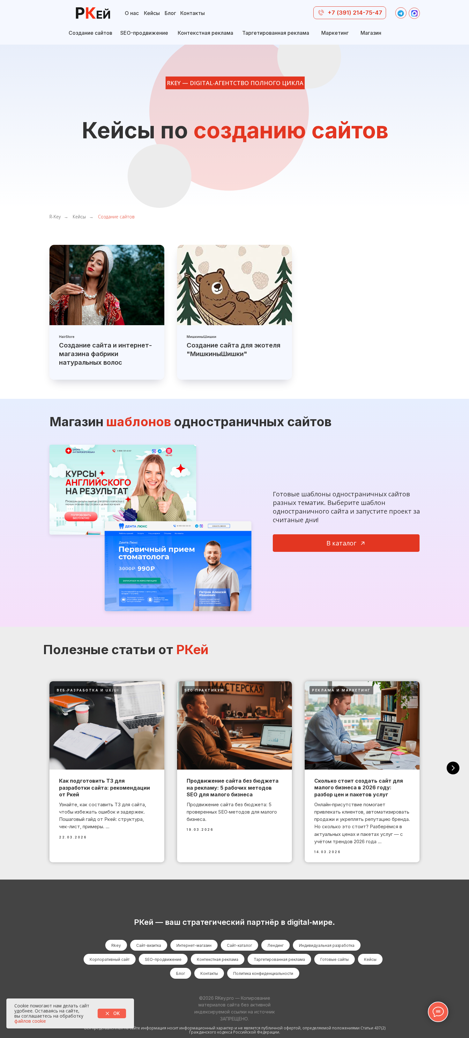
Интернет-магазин (194, 945)
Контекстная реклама (217, 959)
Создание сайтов (116, 217)
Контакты (209, 973)
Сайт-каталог (239, 945)
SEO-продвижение (163, 959)
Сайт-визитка (148, 945)
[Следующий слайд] (453, 768)
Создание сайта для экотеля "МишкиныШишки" (233, 349)
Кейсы (79, 217)
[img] (93, 14)
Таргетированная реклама (279, 959)
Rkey (116, 945)
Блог (180, 973)
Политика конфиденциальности (263, 973)
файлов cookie (30, 1021)
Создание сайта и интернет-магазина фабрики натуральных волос (105, 353)
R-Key (55, 217)
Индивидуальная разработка (326, 945)
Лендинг (275, 945)
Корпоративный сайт (110, 959)
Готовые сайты (334, 959)
